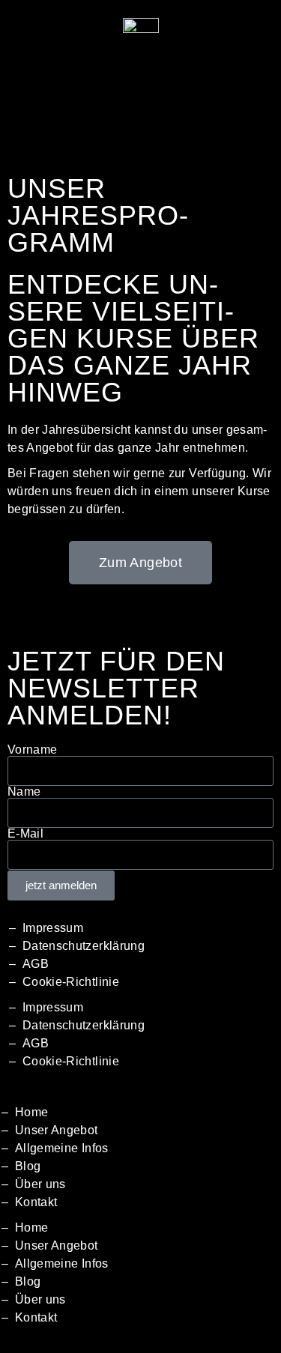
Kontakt (36, 1202)
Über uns (40, 1184)
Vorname (32, 750)
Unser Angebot (56, 1130)
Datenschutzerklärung (83, 945)
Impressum (52, 927)
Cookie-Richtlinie (70, 981)
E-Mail (25, 834)
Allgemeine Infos (62, 1148)
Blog (27, 1166)
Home (31, 1112)
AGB (35, 963)
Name (23, 792)
